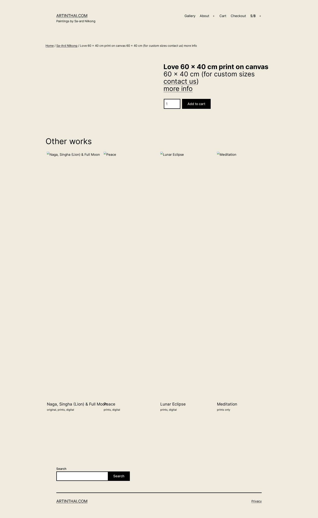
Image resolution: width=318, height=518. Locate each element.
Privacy (256, 501)
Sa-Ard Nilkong (66, 45)
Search (61, 468)
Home (50, 45)
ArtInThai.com (71, 15)
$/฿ (253, 16)
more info (178, 88)
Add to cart (196, 104)
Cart (222, 16)
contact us (179, 81)
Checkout (238, 16)
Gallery (190, 16)
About (204, 16)
